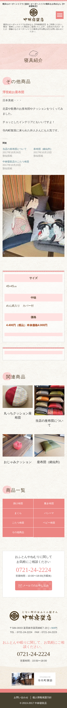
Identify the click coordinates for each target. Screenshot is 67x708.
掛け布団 (18, 503)
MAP (54, 628)
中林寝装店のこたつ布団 (16, 161)
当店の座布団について (15, 149)
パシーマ (49, 513)
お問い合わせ (21, 697)
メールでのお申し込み (36, 585)
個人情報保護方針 (42, 697)
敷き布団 (49, 503)
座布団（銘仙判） (43, 149)
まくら (18, 513)
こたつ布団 (18, 522)
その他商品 (18, 532)
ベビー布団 (49, 522)
